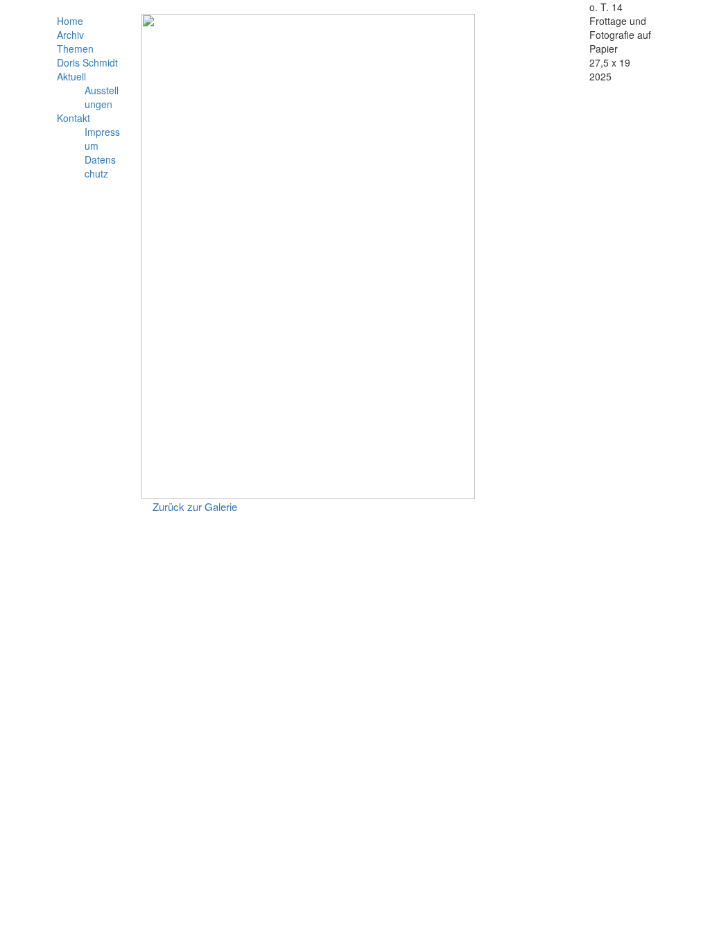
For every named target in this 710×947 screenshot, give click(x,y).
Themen (75, 48)
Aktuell (71, 76)
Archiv (70, 35)
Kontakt (73, 118)
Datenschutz (100, 166)
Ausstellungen (102, 97)
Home (70, 21)
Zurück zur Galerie (195, 506)
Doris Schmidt (87, 62)
